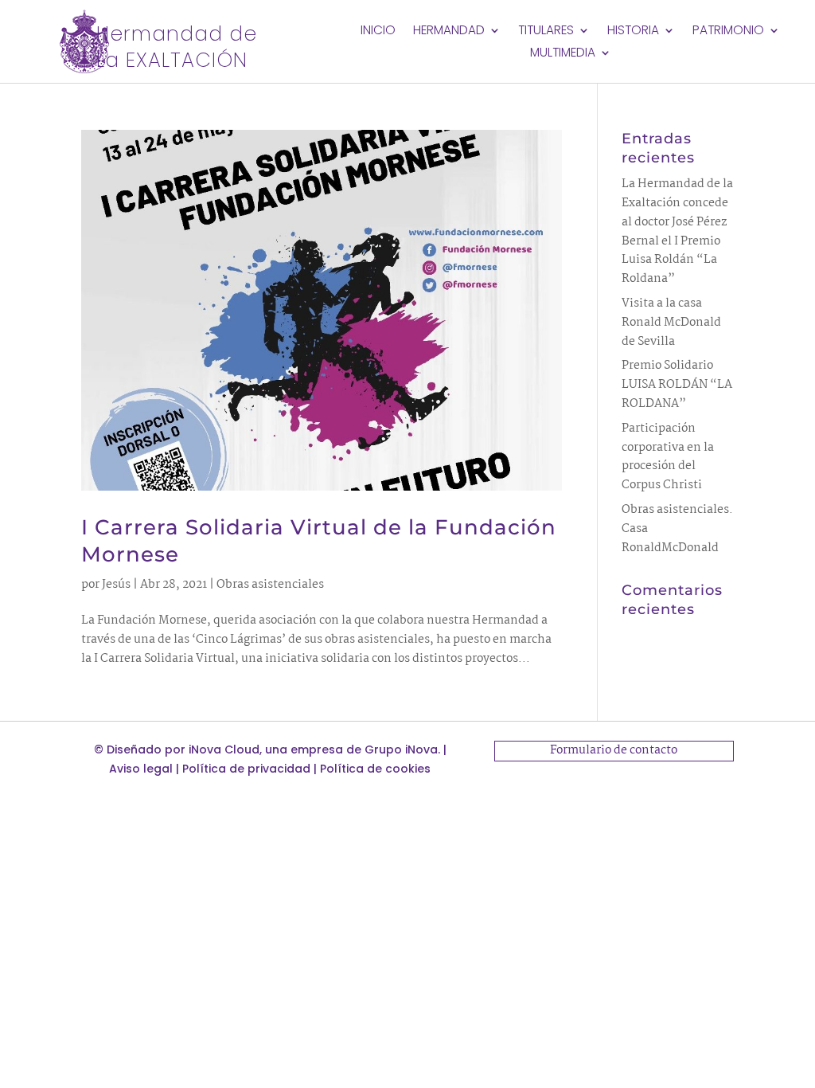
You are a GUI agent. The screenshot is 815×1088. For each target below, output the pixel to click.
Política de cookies (375, 769)
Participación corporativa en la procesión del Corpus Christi (668, 457)
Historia (633, 31)
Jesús (116, 584)
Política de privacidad (246, 769)
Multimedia (562, 54)
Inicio (378, 31)
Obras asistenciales (270, 584)
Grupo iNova (401, 749)
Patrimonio (728, 31)
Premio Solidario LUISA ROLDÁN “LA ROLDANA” (677, 384)
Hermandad (449, 31)
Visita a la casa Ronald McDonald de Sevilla (671, 322)
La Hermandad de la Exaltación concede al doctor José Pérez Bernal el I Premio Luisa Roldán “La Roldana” (677, 231)
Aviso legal (141, 769)
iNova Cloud (224, 749)
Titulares (546, 31)
